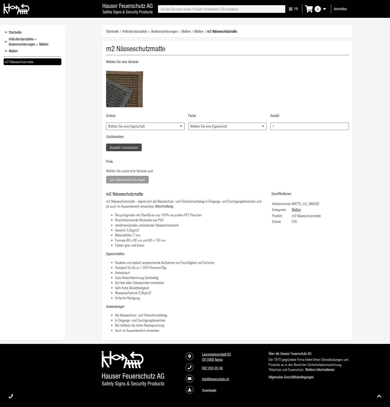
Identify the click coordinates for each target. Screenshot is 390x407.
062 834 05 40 (212, 368)
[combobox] (221, 9)
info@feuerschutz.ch (215, 379)
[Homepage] (16, 13)
